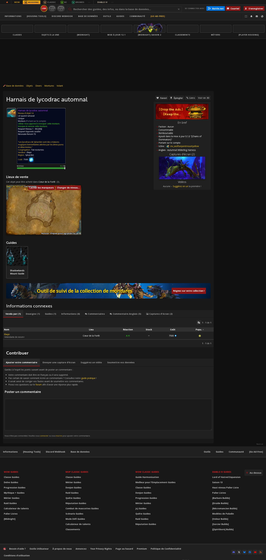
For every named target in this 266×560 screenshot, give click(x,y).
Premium (142, 548)
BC (65, 2)
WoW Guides (11, 471)
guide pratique (88, 378)
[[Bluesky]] (244, 552)
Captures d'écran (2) (182, 154)
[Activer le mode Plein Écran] (246, 16)
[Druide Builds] (220, 503)
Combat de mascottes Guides (82, 508)
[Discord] (233, 552)
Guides (120, 16)
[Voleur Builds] (220, 518)
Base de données (88, 16)
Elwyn (7, 334)
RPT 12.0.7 (61, 8)
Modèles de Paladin (223, 513)
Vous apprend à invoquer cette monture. (42, 123)
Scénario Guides (74, 513)
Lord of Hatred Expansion (226, 477)
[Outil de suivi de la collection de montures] (108, 291)
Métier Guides (11, 498)
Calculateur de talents (16, 508)
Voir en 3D (203, 97)
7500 (171, 335)
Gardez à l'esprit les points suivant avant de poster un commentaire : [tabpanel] (51, 402)
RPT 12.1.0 (52, 8)
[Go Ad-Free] (158, 16)
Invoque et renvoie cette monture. (33, 126)
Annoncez (81, 548)
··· (89, 2)
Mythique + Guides (14, 492)
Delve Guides (11, 482)
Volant (60, 85)
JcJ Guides (140, 508)
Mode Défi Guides (75, 518)
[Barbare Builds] (221, 498)
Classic (51, 2)
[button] (51, 201)
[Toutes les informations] (7, 2)
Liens (192, 97)
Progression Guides (14, 487)
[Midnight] (9, 518)
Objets (29, 85)
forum (39, 384)
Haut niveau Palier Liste (225, 487)
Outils (207, 451)
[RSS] (260, 552)
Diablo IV (106, 2)
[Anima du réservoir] (31, 159)
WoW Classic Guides (147, 471)
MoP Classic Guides (77, 471)
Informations (13, 16)
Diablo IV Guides (221, 471)
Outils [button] (107, 16)
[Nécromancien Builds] (224, 508)
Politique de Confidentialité (166, 548)
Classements (73, 529)
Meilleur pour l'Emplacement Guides (155, 482)
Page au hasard (124, 548)
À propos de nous (62, 548)
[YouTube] (255, 552)
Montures (49, 85)
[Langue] (262, 16)
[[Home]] (21, 8)
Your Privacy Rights (101, 548)
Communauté (137, 16)
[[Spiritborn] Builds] (223, 529)
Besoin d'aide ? (17, 548)
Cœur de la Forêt (46, 181)
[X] (239, 552)
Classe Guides (11, 477)
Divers (38, 85)
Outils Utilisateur (39, 548)
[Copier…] (199, 322)
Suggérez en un (180, 186)
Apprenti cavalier (33, 131)
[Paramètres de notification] (251, 16)
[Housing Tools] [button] (36, 16)
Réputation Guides (76, 503)
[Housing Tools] (31, 451)
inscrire (59, 436)
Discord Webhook (62, 16)
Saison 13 (217, 482)
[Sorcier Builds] (220, 524)
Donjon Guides (73, 487)
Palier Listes (11, 513)
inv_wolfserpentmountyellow (184, 146)
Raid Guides (10, 503)
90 (40, 129)
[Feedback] (256, 16)
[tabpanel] (108, 332)
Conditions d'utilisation (17, 555)
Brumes (80, 2)
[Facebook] (250, 552)
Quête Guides (73, 498)
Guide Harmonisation (147, 477)
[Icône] (11, 113)
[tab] (13, 314)
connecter (44, 436)
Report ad (259, 444)
